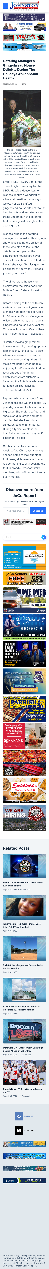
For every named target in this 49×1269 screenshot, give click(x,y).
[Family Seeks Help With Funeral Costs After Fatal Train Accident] (24, 907)
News (24, 84)
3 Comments (25, 1055)
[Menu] (5, 6)
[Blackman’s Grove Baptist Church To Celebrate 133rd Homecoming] (24, 990)
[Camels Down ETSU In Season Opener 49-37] (24, 1072)
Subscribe (38, 510)
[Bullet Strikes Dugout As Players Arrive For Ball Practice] (24, 948)
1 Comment (25, 889)
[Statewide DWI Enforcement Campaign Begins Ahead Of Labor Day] (24, 1031)
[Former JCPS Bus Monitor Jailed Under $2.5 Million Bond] (24, 866)
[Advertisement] (24, 1216)
